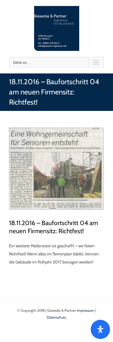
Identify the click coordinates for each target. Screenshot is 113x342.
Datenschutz (56, 317)
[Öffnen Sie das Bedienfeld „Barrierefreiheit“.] (100, 329)
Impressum (85, 310)
